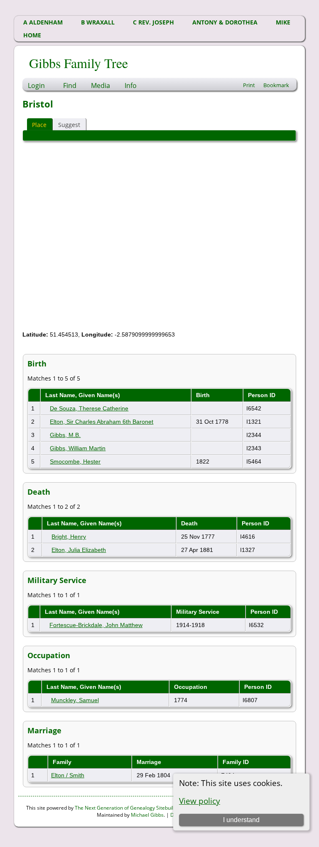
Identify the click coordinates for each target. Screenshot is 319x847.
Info (131, 85)
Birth (203, 395)
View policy (199, 801)
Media (100, 85)
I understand (241, 819)
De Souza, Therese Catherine (89, 408)
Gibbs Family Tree (78, 63)
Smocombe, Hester (75, 461)
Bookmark (276, 85)
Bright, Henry (69, 536)
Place (39, 125)
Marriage (150, 762)
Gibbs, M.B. (65, 435)
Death (190, 523)
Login (36, 85)
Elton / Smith (67, 775)
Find (69, 85)
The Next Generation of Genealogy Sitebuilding (129, 807)
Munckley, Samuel (75, 700)
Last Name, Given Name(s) (83, 395)
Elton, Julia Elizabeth (79, 550)
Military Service (198, 611)
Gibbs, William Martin (78, 448)
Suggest (69, 125)
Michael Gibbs (147, 814)
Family (63, 762)
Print (249, 85)
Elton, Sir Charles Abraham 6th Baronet (101, 421)
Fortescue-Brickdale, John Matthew (95, 625)
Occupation (191, 686)
